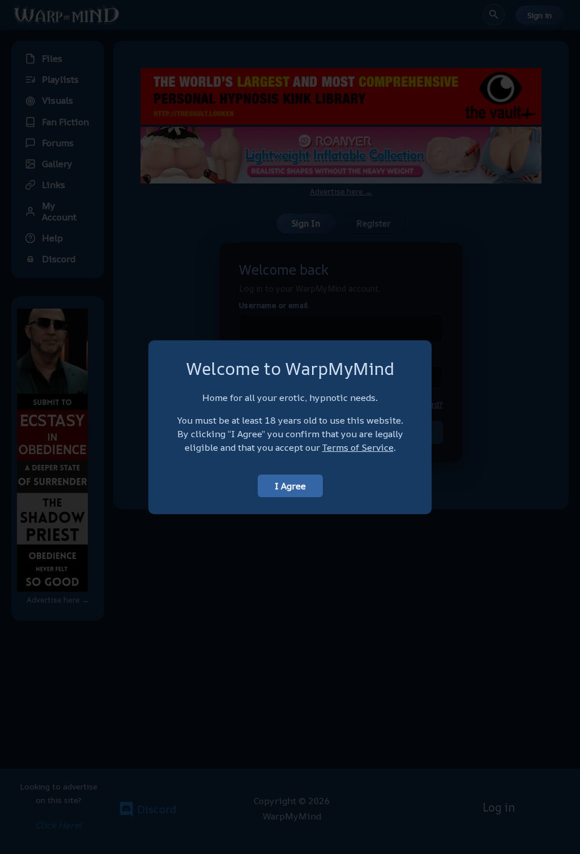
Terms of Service (358, 447)
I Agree (290, 486)
